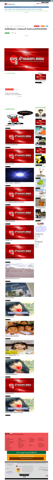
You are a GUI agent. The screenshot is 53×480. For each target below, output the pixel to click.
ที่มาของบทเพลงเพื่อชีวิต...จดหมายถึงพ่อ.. (40, 146)
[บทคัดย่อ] (33, 9)
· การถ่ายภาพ (7, 445)
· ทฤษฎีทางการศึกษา (40, 438)
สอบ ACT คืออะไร (37, 244)
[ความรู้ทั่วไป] (40, 9)
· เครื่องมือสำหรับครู (40, 446)
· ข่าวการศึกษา (31, 438)
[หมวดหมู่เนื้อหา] (23, 9)
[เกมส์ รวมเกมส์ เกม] (36, 9)
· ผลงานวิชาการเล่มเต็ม (41, 445)
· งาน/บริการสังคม (31, 440)
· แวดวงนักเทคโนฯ (8, 449)
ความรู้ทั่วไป (11, 26)
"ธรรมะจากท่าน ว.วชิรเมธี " (40, 135)
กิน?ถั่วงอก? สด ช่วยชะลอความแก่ (40, 81)
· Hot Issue (7, 446)
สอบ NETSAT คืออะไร (37, 236)
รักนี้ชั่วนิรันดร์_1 (8, 94)
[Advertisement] (26, 18)
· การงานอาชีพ (20, 447)
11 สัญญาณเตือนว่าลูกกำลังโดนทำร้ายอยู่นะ (40, 219)
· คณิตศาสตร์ (20, 439)
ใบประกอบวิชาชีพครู (37, 235)
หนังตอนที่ (12, 94)
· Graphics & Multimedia (9, 441)
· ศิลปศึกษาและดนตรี (21, 446)
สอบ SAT (36, 240)
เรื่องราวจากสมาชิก (36, 26)
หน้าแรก (47, 26)
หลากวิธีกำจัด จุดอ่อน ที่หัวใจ (41, 186)
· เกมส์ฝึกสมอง (31, 445)
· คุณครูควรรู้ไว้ (40, 443)
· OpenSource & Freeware (10, 442)
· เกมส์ (30, 444)
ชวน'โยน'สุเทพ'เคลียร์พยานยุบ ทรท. (41, 125)
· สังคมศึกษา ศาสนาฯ (21, 445)
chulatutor (36, 245)
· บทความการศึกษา (40, 439)
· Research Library (8, 447)
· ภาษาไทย (19, 442)
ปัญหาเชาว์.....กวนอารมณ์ (40, 163)
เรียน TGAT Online (37, 243)
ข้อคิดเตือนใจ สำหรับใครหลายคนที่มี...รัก (40, 117)
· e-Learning (7, 440)
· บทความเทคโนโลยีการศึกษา (9, 439)
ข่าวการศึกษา (7, 26)
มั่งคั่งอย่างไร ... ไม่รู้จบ (40, 176)
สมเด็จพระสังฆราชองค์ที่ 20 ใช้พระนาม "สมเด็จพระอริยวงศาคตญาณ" (40, 207)
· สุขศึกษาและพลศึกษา (21, 444)
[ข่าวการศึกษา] (10, 9)
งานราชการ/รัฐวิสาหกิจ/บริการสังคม (19, 26)
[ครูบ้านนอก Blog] (13, 9)
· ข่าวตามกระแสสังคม (32, 439)
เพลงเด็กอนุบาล (37, 246)
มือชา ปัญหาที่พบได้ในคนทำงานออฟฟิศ (40, 196)
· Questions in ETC (8, 448)
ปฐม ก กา (40, 153)
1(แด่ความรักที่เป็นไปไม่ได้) (18, 94)
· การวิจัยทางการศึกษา (41, 440)
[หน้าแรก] (5, 9)
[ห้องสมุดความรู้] (18, 9)
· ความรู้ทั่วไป (19, 438)
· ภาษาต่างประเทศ (20, 441)
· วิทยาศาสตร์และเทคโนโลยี (21, 440)
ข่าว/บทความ (43, 26)
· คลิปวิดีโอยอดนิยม (31, 441)
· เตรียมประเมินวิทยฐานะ (41, 444)
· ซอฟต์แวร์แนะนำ (8, 444)
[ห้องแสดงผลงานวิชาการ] (29, 9)
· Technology (8, 438)
